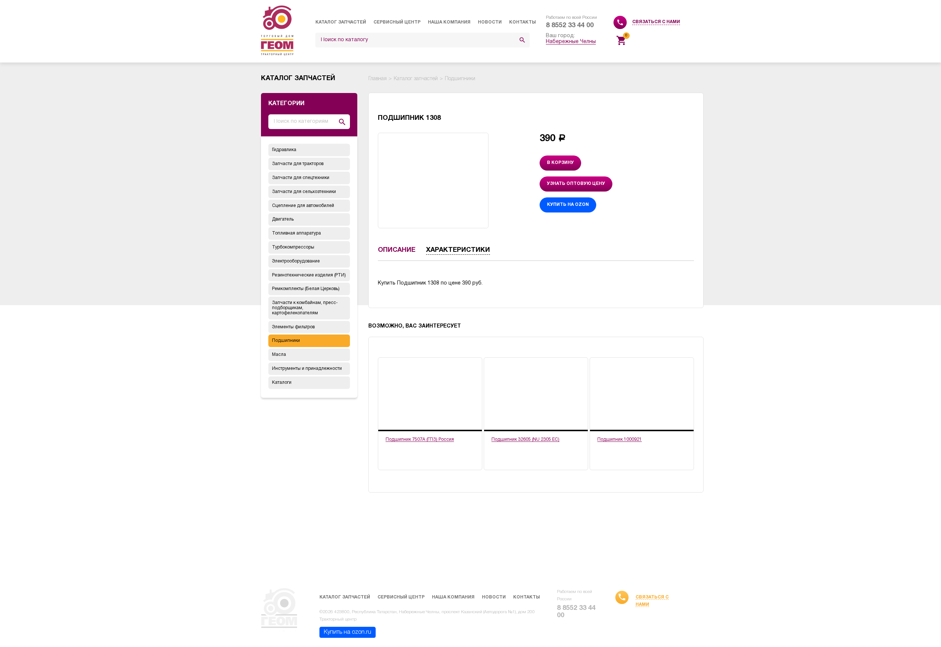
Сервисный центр (397, 22)
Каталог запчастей (340, 22)
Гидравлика (284, 150)
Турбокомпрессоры (293, 247)
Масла (279, 355)
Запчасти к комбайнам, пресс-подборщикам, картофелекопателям (305, 308)
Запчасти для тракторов (297, 164)
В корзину (560, 163)
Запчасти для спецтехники (300, 178)
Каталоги (281, 382)
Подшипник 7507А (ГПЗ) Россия (420, 439)
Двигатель (283, 219)
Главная (377, 78)
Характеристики (458, 250)
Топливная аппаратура (296, 233)
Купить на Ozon (568, 205)
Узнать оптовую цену (576, 184)
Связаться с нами (656, 22)
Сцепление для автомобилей (303, 206)
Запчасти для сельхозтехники (304, 192)
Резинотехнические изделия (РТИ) (309, 275)
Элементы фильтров (293, 327)
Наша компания (449, 22)
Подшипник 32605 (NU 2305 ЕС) (525, 439)
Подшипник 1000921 (619, 439)
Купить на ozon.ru (347, 632)
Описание (396, 250)
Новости (490, 22)
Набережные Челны (571, 41)
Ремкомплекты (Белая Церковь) (306, 289)
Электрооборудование (296, 261)
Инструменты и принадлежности (307, 369)
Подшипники (286, 341)
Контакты (522, 22)
